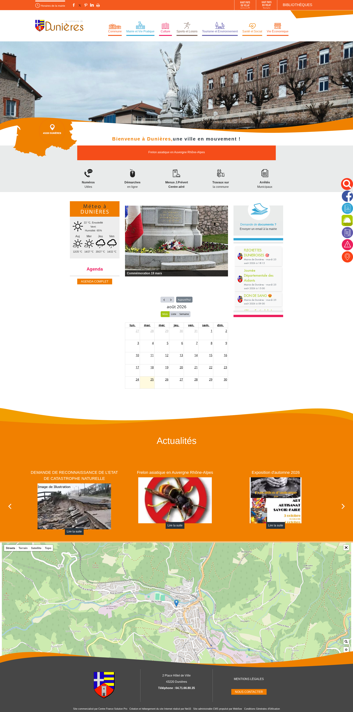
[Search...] (346, 641)
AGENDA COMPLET (94, 281)
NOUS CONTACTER (249, 691)
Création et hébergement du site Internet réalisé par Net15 (160, 708)
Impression (98, 5)
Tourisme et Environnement (220, 31)
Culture (165, 31)
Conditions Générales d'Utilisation (262, 708)
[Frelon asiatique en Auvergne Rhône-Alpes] (73, 500)
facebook (73, 5)
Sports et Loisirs (186, 31)
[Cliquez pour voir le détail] (176, 241)
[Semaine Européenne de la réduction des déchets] (274, 500)
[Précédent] (10, 506)
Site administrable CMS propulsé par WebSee (217, 708)
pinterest (86, 5)
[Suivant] (343, 506)
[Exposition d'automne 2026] (173, 500)
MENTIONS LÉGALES (249, 679)
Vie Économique (277, 31)
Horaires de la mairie (53, 5)
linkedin (92, 5)
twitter (80, 5)
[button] (346, 547)
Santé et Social (252, 31)
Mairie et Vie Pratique (140, 31)
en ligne (132, 186)
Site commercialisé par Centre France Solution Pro (100, 708)
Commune (115, 31)
